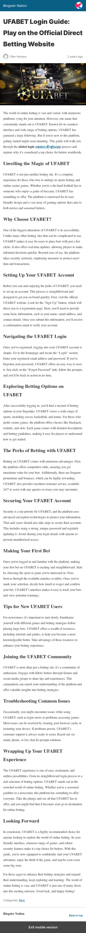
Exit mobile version (43, 927)
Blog (22, 900)
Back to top (76, 915)
